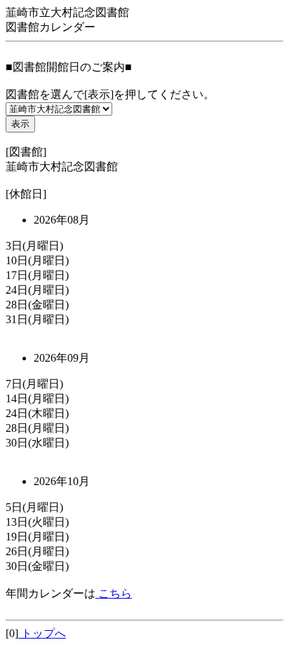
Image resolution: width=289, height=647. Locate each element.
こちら (113, 593)
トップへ (42, 633)
